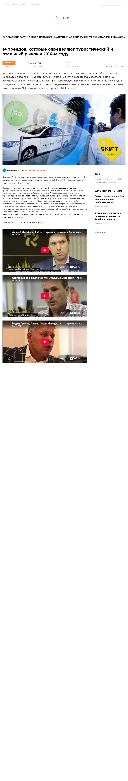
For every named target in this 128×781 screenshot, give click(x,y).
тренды (98, 179)
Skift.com (67, 214)
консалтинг (111, 182)
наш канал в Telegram (35, 170)
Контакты (34, 4)
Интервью (91, 37)
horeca (113, 179)
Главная (5, 4)
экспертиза (100, 182)
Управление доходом (112, 37)
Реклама (15, 4)
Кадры (72, 37)
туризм (106, 179)
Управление (35, 37)
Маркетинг (61, 37)
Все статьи (9, 37)
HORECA (80, 37)
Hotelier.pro (19, 217)
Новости (21, 37)
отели (120, 179)
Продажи (48, 37)
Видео (25, 4)
